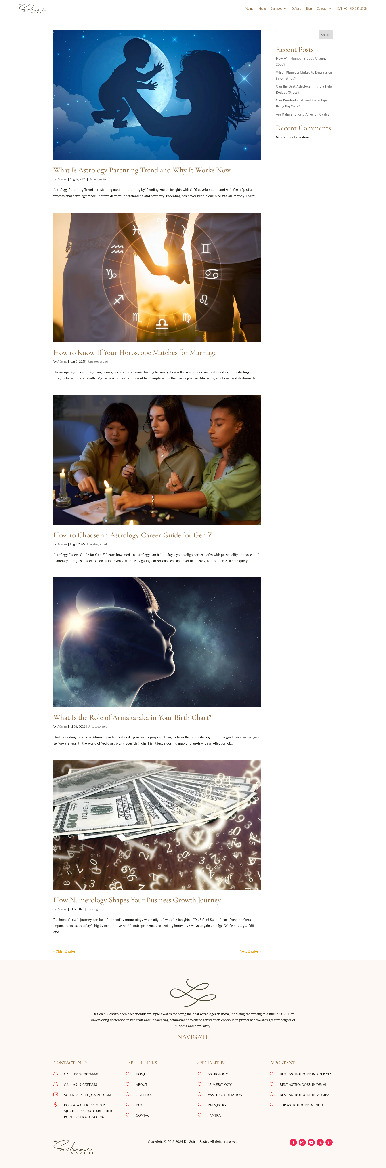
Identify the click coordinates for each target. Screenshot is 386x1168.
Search (325, 34)
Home (249, 8)
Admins (62, 179)
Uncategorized (98, 179)
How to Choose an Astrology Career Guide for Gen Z (132, 535)
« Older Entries (64, 951)
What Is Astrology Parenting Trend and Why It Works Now (142, 170)
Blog (309, 8)
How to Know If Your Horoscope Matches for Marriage (135, 352)
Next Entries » (250, 951)
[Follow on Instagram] (302, 1142)
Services (276, 8)
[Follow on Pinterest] (329, 1142)
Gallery (296, 8)
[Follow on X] (320, 1142)
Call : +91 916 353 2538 (352, 8)
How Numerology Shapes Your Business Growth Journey (137, 900)
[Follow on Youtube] (311, 1142)
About (262, 8)
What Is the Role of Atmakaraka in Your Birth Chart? (132, 717)
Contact (322, 8)
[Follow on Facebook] (293, 1142)
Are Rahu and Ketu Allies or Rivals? (303, 114)
